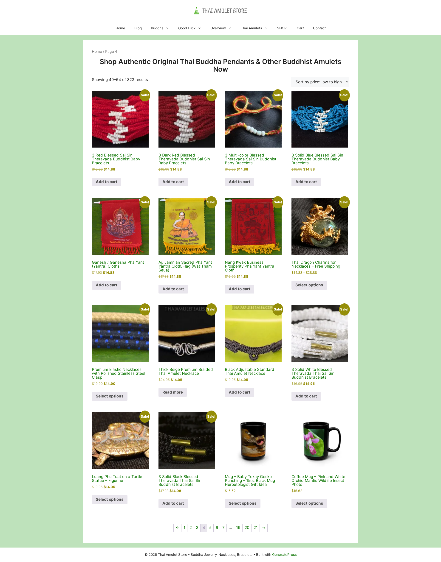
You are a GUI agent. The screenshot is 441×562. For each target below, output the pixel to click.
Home (120, 28)
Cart (300, 28)
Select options (309, 285)
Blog (138, 28)
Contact (319, 28)
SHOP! (282, 28)
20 (247, 527)
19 (238, 527)
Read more (172, 392)
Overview (218, 28)
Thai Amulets (251, 28)
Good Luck (186, 28)
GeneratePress (284, 554)
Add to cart (106, 181)
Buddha (157, 28)
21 (256, 527)
